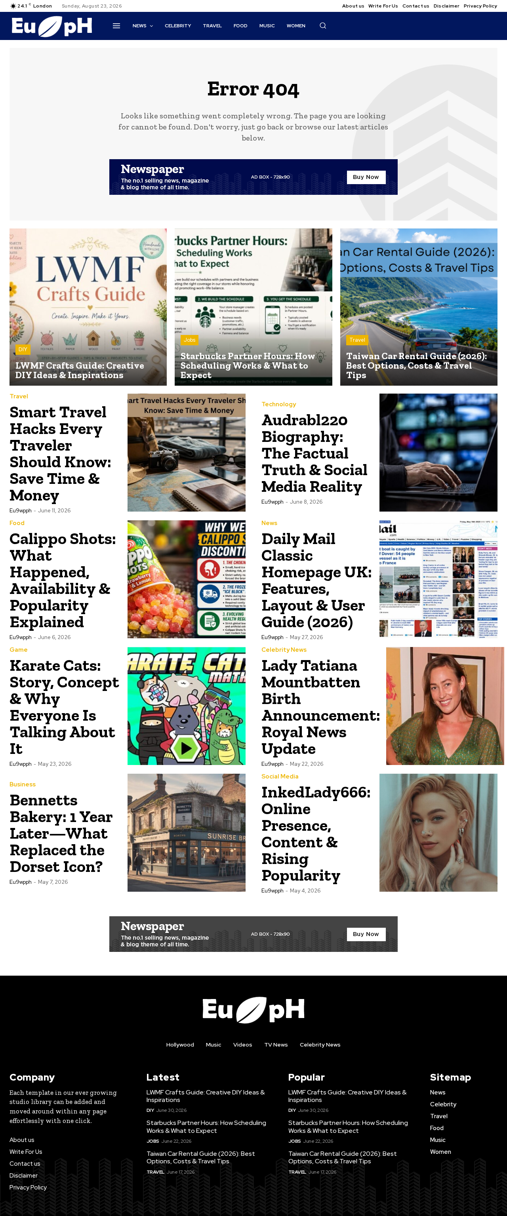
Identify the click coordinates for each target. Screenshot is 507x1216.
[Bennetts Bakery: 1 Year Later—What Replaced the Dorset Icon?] (187, 833)
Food (17, 523)
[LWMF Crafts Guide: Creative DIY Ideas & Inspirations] (88, 307)
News (269, 523)
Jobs (189, 340)
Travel (357, 340)
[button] (322, 25)
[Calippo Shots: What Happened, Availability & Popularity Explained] (187, 579)
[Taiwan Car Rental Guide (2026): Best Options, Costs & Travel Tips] (418, 307)
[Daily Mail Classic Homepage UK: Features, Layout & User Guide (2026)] (438, 579)
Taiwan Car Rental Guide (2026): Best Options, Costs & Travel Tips (201, 1157)
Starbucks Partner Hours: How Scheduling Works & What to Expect (206, 1126)
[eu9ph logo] (52, 26)
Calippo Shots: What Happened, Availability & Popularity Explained (63, 580)
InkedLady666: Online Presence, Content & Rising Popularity (316, 833)
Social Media (280, 777)
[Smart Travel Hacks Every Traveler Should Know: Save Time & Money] (187, 453)
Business (23, 785)
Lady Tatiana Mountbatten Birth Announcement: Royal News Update (320, 706)
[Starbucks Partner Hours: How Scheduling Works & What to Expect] (253, 307)
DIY (23, 349)
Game (19, 650)
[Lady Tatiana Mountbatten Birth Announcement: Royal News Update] (445, 706)
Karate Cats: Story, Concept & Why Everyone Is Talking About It (64, 706)
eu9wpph (21, 510)
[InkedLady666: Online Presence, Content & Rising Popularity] (438, 833)
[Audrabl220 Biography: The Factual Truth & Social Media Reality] (438, 453)
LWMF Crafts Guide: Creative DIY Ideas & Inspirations (206, 1096)
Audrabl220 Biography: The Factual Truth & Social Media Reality (314, 452)
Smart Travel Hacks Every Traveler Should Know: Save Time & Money (60, 453)
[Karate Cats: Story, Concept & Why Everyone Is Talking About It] (187, 706)
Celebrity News (284, 650)
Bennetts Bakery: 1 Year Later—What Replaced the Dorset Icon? (61, 833)
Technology (278, 404)
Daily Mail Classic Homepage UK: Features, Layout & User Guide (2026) (316, 580)
